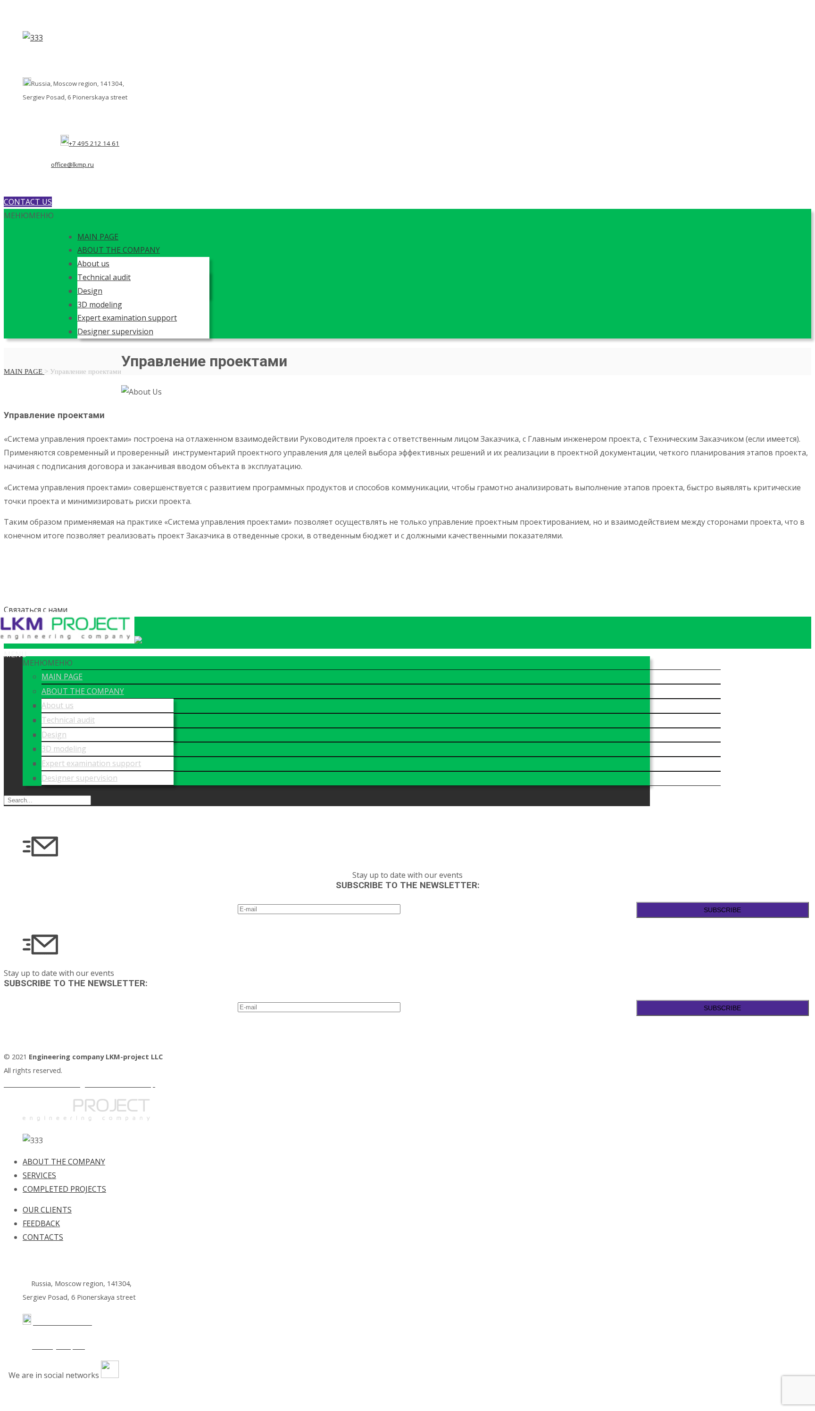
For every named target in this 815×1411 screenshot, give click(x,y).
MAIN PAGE (97, 236)
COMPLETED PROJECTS (64, 1189)
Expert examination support (127, 318)
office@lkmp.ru (72, 164)
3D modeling (99, 304)
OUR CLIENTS (47, 1210)
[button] (29, 215)
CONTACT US (28, 202)
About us (93, 263)
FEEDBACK (41, 1223)
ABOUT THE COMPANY (118, 250)
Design (89, 291)
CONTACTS (43, 1237)
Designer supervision (115, 331)
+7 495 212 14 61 (94, 143)
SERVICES (39, 1175)
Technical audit (104, 277)
